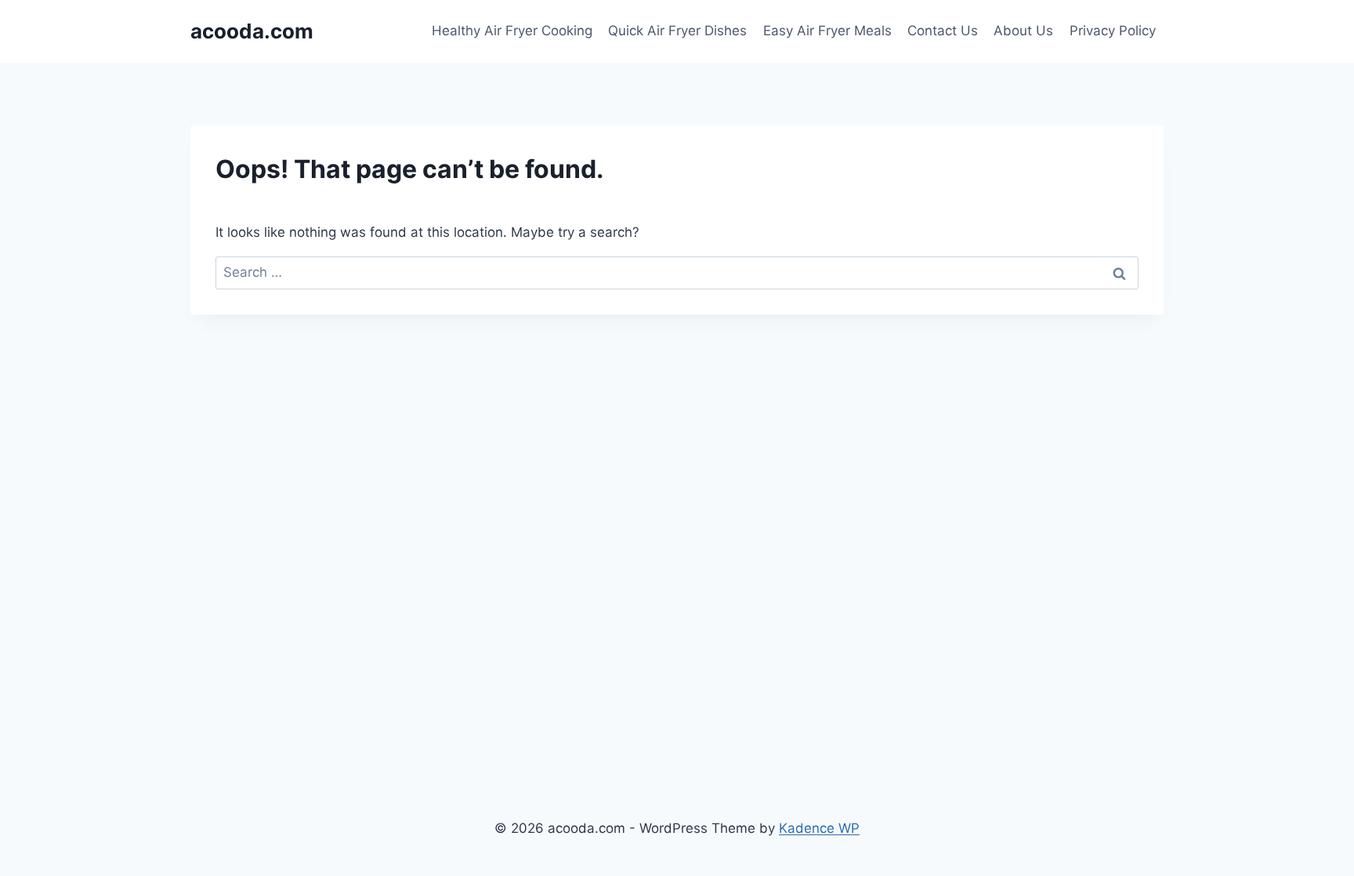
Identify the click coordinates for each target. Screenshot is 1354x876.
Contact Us (942, 30)
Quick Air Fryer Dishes (677, 30)
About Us (1023, 30)
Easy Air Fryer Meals (827, 30)
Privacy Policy (1113, 30)
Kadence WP (819, 828)
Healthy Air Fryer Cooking (512, 30)
